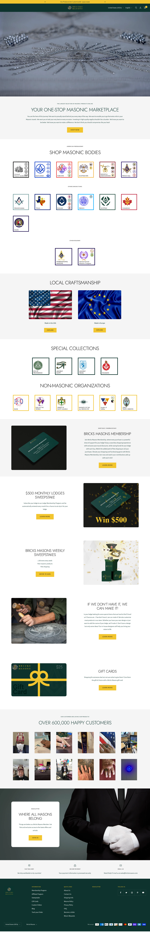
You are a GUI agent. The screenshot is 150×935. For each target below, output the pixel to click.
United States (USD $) (115, 8)
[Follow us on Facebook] (120, 892)
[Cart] (145, 8)
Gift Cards (35, 901)
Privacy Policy (68, 905)
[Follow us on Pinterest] (137, 892)
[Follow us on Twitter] (126, 892)
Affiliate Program (37, 894)
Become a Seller (69, 912)
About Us (67, 890)
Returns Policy (68, 901)
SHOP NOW (75, 130)
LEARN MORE (107, 687)
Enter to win (45, 574)
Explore (50, 330)
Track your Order (37, 912)
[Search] (136, 8)
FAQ (65, 909)
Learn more (86, 2)
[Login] (140, 8)
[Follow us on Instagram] (132, 892)
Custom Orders (37, 905)
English (128, 8)
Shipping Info (68, 898)
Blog (33, 909)
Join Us (35, 838)
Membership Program (39, 890)
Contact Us (67, 894)
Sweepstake (36, 898)
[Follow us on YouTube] (143, 892)
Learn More (107, 465)
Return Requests (69, 916)
